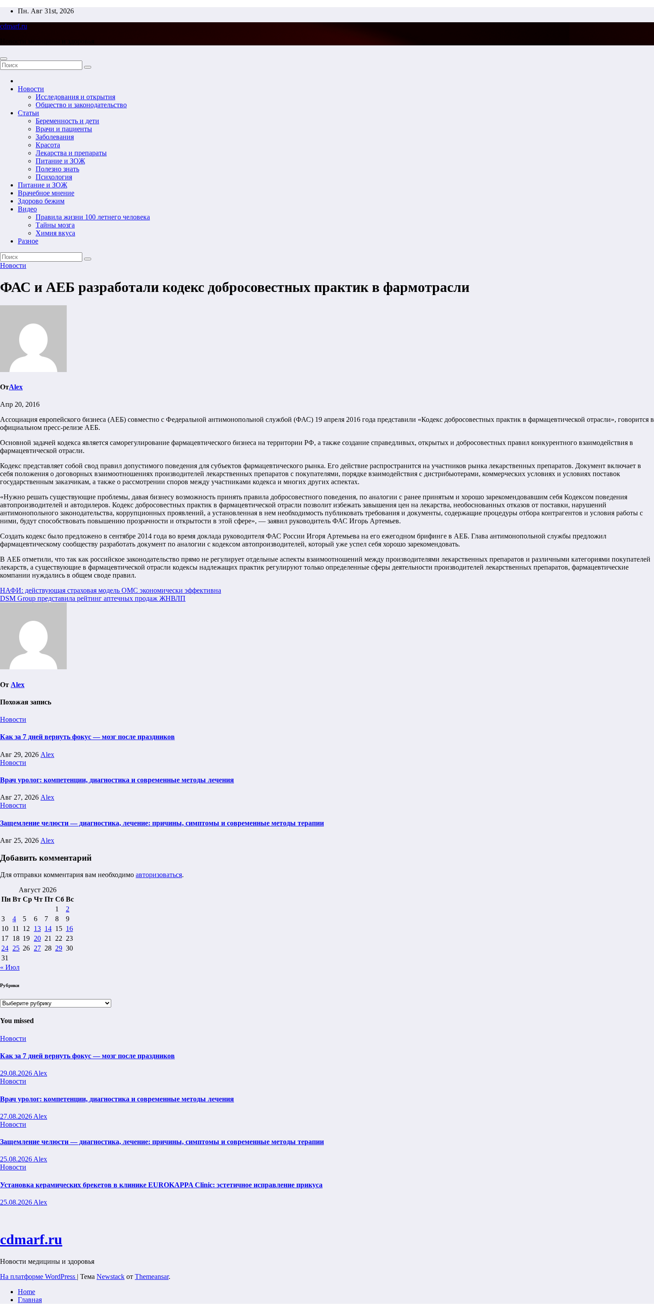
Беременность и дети (67, 121)
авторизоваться (159, 874)
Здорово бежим (41, 201)
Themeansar (152, 1276)
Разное (28, 241)
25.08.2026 (16, 1159)
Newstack (111, 1276)
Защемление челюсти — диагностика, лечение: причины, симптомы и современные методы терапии (162, 823)
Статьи (28, 113)
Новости (31, 89)
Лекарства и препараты (71, 153)
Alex (16, 387)
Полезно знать (57, 169)
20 (37, 938)
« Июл (10, 967)
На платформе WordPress (38, 1276)
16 (69, 928)
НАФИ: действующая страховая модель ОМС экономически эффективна (110, 590)
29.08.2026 (16, 1073)
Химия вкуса (55, 233)
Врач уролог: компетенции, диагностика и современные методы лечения (117, 780)
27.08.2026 (16, 1116)
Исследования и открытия (75, 97)
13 (37, 928)
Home (26, 1291)
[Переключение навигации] (3, 58)
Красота (48, 145)
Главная (30, 1299)
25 (16, 948)
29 (58, 948)
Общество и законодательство (81, 105)
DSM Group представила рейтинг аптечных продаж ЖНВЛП (93, 598)
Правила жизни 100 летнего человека (93, 217)
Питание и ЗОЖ (60, 161)
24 (4, 948)
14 (48, 928)
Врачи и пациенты (64, 129)
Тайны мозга (55, 225)
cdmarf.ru (13, 26)
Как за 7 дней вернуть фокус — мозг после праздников (87, 736)
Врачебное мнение (46, 193)
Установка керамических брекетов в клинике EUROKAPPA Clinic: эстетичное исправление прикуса (161, 1185)
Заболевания (55, 137)
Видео (27, 209)
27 (37, 948)
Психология (54, 177)
